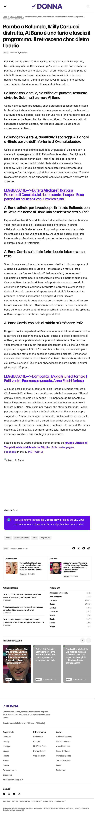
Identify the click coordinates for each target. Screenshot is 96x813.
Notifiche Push (39, 746)
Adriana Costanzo (64, 736)
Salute (52, 619)
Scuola (52, 623)
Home (5, 17)
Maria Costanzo (63, 741)
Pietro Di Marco (63, 751)
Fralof (58, 765)
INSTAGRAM (36, 451)
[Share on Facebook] (73, 548)
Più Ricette (40, 723)
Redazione (37, 736)
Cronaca (23, 574)
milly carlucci (45, 538)
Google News (53, 519)
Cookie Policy (39, 755)
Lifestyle (53, 608)
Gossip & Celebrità (16, 17)
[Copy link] (88, 548)
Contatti (36, 741)
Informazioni (39, 731)
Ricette (52, 615)
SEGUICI (79, 519)
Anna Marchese (63, 746)
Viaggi (52, 626)
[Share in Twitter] (78, 548)
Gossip (6, 53)
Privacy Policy (39, 751)
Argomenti (8, 731)
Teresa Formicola (63, 760)
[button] (5, 6)
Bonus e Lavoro (56, 597)
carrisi (35, 538)
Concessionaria (60, 801)
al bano (8, 538)
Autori (59, 731)
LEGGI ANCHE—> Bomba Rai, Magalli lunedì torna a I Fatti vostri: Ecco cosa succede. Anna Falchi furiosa (45, 378)
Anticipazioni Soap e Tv (59, 593)
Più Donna (30, 723)
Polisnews (21, 723)
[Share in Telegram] (83, 548)
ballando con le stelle (21, 538)
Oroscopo (54, 611)
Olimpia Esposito (63, 755)
